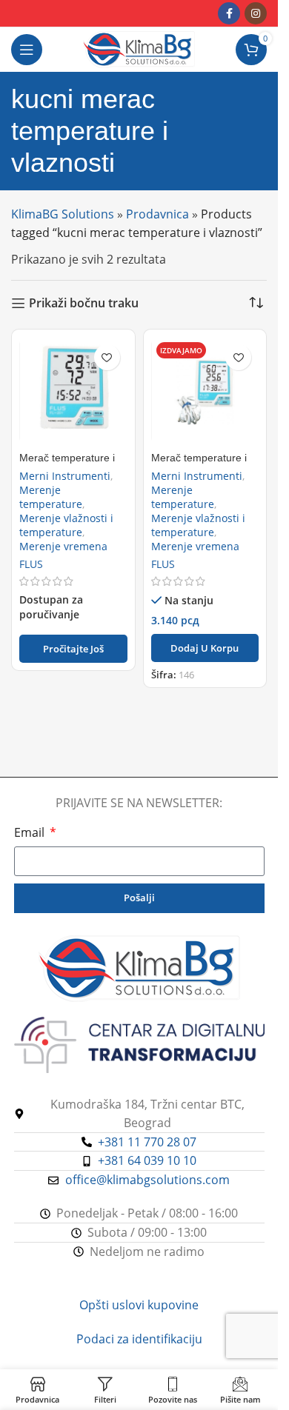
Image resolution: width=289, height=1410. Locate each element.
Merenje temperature (50, 497)
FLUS (31, 564)
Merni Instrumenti (64, 476)
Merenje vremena (63, 546)
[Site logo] (139, 48)
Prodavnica (157, 214)
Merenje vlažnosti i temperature (66, 525)
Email (30, 832)
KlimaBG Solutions (62, 214)
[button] (205, 648)
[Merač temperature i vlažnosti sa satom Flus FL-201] (73, 391)
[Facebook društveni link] (229, 13)
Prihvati (139, 1383)
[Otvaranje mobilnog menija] (27, 49)
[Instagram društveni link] (256, 13)
